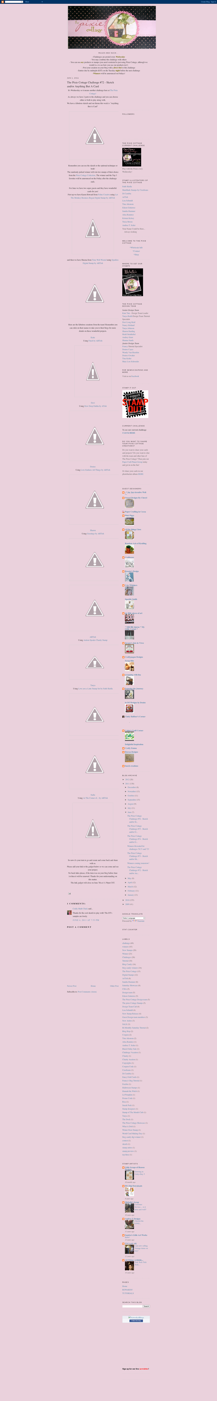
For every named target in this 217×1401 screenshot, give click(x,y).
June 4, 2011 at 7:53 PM (86, 920)
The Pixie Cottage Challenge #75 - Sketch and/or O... (137, 829)
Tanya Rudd (127, 316)
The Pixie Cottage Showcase (133, 1123)
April (130, 882)
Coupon (125, 1034)
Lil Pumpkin (127, 1094)
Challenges (126, 957)
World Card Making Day (132, 1133)
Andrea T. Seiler (128, 225)
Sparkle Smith (131, 599)
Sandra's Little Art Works (136, 1235)
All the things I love (133, 529)
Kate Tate (126, 313)
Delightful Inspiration (134, 744)
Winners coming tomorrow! (138, 863)
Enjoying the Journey (134, 688)
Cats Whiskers (131, 585)
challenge (126, 943)
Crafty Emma (131, 748)
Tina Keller (126, 358)
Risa (124, 1101)
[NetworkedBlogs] (136, 1317)
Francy (125, 346)
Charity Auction (128, 1059)
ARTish (93, 637)
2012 (127, 779)
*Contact (136, 251)
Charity (125, 1056)
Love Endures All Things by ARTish (95, 469)
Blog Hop (126, 1031)
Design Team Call (129, 1006)
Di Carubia (126, 193)
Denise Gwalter (128, 355)
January (131, 895)
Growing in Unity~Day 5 (140, 1172)
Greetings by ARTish (95, 533)
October (131, 795)
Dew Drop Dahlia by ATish (95, 406)
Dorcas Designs (131, 751)
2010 (127, 900)
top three (125, 1154)
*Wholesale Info (136, 247)
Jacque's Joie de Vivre (134, 642)
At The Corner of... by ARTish (95, 798)
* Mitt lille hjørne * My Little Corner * (135, 627)
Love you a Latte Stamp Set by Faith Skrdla (95, 688)
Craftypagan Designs (134, 656)
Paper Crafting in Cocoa (135, 511)
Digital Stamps (128, 974)
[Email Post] (69, 893)
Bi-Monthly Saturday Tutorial (134, 1027)
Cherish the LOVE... (139, 1222)
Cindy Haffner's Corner (135, 716)
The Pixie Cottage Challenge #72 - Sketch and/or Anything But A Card (90, 84)
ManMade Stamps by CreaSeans (135, 190)
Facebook (135, 376)
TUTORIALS (128, 1293)
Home (93, 986)
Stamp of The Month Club (132, 1112)
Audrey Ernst (127, 337)
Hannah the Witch (129, 1091)
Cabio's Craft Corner (134, 730)
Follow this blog (136, 1320)
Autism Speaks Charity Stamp (95, 640)
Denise (93, 466)
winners (125, 946)
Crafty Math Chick (80, 908)
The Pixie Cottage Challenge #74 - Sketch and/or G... (137, 839)
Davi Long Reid (128, 322)
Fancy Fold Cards (129, 1077)
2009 (127, 904)
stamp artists (127, 1147)
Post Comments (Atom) (87, 991)
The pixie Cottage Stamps (132, 1003)
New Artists (127, 1020)
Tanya (92, 685)
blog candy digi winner (131, 1137)
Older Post (114, 986)
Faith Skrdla (127, 186)
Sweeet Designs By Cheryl (136, 497)
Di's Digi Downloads (133, 1185)
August (131, 803)
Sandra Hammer (128, 211)
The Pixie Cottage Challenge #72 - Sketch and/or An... (137, 870)
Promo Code (127, 1098)
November (132, 791)
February (131, 890)
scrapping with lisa (133, 674)
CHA (124, 989)
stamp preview (128, 1151)
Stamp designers (128, 1108)
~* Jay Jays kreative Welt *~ (135, 493)
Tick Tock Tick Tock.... (141, 1263)
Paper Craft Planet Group (132, 462)
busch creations (131, 765)
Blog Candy (127, 964)
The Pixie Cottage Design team (134, 999)
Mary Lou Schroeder (130, 361)
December (132, 787)
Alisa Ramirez (128, 214)
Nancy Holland (128, 325)
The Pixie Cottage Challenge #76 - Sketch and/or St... (137, 818)
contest (125, 1140)
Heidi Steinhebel (128, 334)
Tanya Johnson (128, 328)
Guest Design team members (133, 1017)
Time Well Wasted (99, 259)
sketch (124, 1144)
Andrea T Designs (132, 1218)
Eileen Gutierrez (128, 207)
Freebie (125, 1084)
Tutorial (125, 960)
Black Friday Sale (129, 1048)
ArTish (125, 197)
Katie (93, 337)
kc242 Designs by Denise (135, 702)
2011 (127, 783)
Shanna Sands (127, 340)
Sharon (93, 530)
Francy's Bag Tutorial (130, 1080)
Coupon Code (127, 1066)
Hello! (127, 1237)
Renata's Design (132, 571)
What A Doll (127, 1126)
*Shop (136, 254)
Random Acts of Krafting (135, 543)
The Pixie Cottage (129, 971)
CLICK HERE (128, 432)
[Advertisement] (138, 90)
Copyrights (126, 1063)
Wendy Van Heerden (130, 352)
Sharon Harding (128, 331)
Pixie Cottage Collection (85, 175)
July (129, 808)
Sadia (93, 794)
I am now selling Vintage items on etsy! (141, 1248)
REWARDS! (127, 1289)
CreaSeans (126, 1070)
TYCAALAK (131, 1243)
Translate (140, 921)
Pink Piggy (129, 515)
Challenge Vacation (130, 1052)
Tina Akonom (127, 204)
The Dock (126, 1119)
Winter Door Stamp (130, 1130)
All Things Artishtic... (134, 1259)
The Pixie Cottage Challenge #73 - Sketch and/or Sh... (137, 856)
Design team (127, 992)
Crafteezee (129, 557)
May (130, 878)
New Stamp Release (130, 1013)
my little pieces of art (133, 613)
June (130, 812)
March (130, 886)
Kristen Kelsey (128, 218)
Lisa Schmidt (127, 200)
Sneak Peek (127, 1105)
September (132, 799)
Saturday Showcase (130, 985)
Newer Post (71, 986)
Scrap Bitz (129, 660)
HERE (140, 474)
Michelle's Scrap (132, 1202)
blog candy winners (130, 967)
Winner (125, 953)
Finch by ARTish (95, 340)
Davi (93, 402)
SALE (124, 1024)
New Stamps (127, 950)
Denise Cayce (127, 349)
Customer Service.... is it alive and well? (140, 1207)
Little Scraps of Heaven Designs (135, 1168)
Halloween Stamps (129, 1087)
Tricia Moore (127, 221)
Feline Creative (104, 194)
